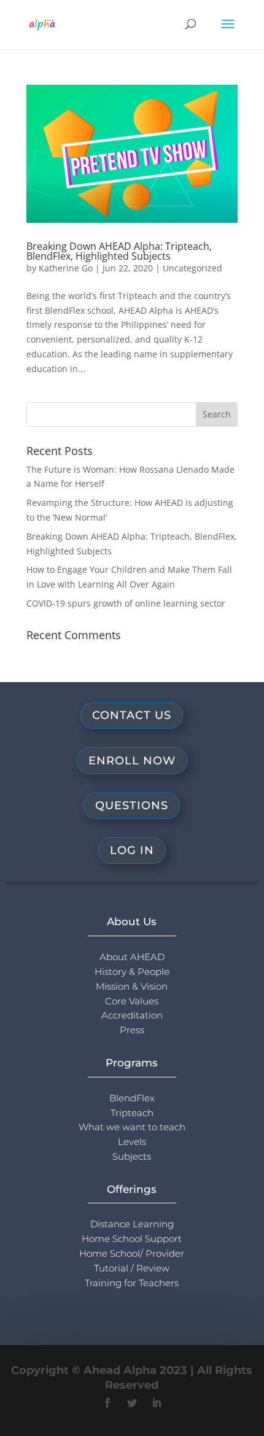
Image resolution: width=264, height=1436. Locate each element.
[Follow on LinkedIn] (156, 1403)
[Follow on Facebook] (107, 1403)
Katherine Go (66, 268)
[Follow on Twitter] (132, 1403)
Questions (131, 805)
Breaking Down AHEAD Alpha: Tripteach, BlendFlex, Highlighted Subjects (119, 251)
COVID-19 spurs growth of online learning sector (125, 603)
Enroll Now (132, 760)
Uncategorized (192, 268)
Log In (132, 850)
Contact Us (131, 715)
